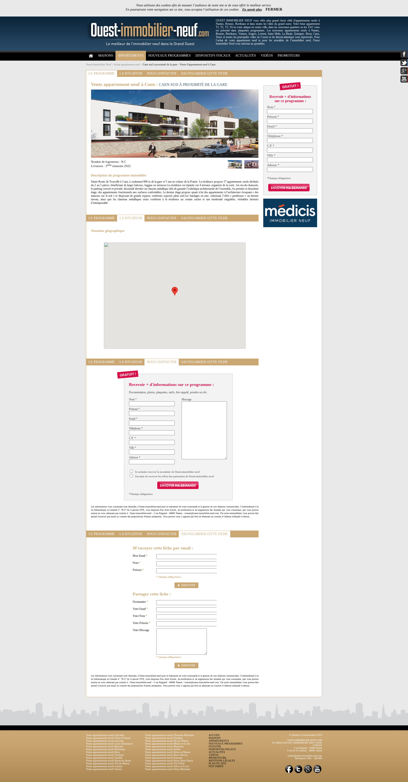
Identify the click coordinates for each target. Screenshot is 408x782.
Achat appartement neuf (127, 64)
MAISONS (105, 55)
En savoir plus (252, 9)
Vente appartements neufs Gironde (104, 740)
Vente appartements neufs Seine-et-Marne (167, 752)
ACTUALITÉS (245, 55)
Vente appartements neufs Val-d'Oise (165, 763)
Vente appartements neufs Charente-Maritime (169, 735)
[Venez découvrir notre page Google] (308, 772)
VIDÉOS (267, 55)
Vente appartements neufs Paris (103, 752)
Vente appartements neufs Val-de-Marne (108, 763)
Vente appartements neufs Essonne (164, 757)
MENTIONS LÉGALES (222, 760)
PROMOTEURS (289, 55)
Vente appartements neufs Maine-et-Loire (167, 743)
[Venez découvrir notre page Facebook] (289, 772)
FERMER (274, 9)
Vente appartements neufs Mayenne (164, 746)
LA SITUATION (130, 73)
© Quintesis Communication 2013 (305, 735)
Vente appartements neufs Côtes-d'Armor (108, 737)
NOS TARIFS (216, 766)
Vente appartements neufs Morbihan (105, 749)
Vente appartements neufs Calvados (105, 735)
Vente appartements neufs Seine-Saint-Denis (169, 760)
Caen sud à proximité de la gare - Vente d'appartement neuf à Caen (179, 64)
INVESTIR (215, 746)
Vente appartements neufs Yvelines (105, 754)
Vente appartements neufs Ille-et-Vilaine (166, 740)
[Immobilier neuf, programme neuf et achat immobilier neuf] (149, 49)
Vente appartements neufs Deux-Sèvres (166, 754)
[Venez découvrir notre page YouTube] (317, 772)
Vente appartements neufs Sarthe (162, 749)
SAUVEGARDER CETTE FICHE (204, 73)
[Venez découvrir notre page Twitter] (298, 772)
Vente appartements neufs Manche (104, 746)
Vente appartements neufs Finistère (164, 737)
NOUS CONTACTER (161, 73)
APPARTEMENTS (131, 55)
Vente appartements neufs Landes (104, 766)
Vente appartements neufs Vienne (104, 769)
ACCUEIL (214, 735)
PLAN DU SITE (217, 763)
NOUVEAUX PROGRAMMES (169, 55)
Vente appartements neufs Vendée (104, 757)
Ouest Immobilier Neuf (98, 64)
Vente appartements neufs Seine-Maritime (167, 769)
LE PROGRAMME (102, 73)
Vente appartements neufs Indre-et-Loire (167, 766)
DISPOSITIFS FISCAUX (213, 55)
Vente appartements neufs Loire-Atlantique (109, 743)
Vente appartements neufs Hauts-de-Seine (108, 760)
